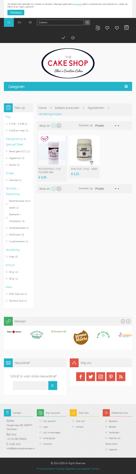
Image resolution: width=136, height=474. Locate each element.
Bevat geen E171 (18, 151)
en (19, 22)
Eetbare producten (67, 108)
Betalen (63, 37)
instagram (100, 376)
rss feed (121, 376)
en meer (17, 130)
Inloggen (72, 37)
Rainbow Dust (16, 300)
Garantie (113, 449)
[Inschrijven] (52, 385)
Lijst (59, 125)
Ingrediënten (96, 108)
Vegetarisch (15, 158)
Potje (11, 256)
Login (45, 426)
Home (43, 108)
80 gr (12, 278)
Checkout (47, 443)
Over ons (80, 421)
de (30, 22)
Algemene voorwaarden (77, 468)
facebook (80, 376)
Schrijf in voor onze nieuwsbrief (33, 376)
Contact (79, 426)
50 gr (12, 271)
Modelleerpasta (17, 227)
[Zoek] (87, 22)
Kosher (12, 164)
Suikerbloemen (17, 241)
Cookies (60, 468)
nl (8, 22)
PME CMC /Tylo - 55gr (84, 168)
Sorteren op (86, 125)
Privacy (40, 468)
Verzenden (114, 432)
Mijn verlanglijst (116, 27)
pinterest (110, 376)
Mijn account (107, 27)
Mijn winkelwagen (126, 27)
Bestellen (113, 421)
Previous (123, 321)
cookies (78, 3)
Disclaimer (50, 468)
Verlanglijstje (49, 438)
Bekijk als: (44, 125)
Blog (97, 27)
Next (128, 321)
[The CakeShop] (68, 63)
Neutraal (13, 180)
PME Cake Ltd (16, 294)
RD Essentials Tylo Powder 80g (50, 170)
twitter (90, 376)
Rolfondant (15, 234)
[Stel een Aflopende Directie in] (118, 125)
